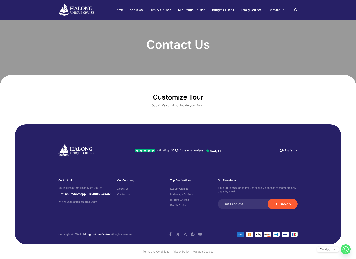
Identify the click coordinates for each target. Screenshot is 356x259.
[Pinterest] (193, 234)
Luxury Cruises (160, 10)
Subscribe (285, 204)
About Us (136, 10)
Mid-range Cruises (191, 10)
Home (118, 10)
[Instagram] (185, 234)
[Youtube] (200, 234)
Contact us (276, 10)
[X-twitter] (178, 234)
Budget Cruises (223, 10)
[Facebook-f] (170, 234)
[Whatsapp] (346, 249)
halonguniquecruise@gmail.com (77, 201)
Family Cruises (251, 10)
